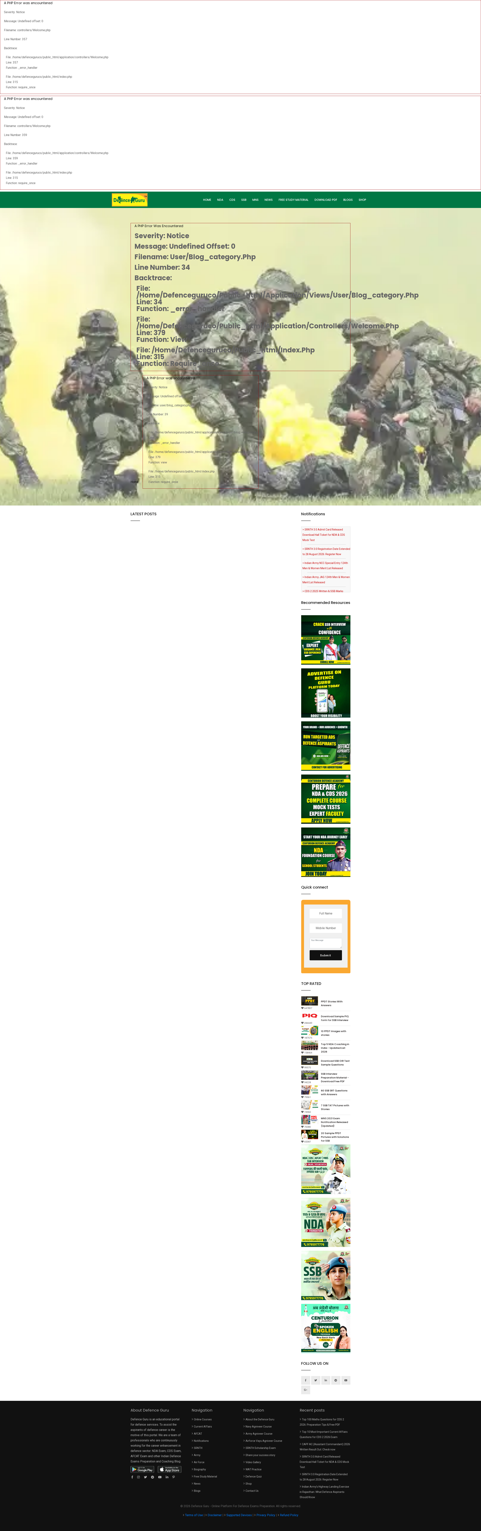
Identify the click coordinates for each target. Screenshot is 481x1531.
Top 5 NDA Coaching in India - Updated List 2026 (335, 1047)
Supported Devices (239, 1515)
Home (134, 482)
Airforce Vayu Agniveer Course (264, 1440)
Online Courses (203, 1419)
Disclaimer (215, 1515)
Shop (362, 200)
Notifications (201, 1440)
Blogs (348, 200)
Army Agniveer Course (259, 1433)
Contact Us (252, 1490)
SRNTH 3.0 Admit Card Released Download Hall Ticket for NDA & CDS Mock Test (324, 1462)
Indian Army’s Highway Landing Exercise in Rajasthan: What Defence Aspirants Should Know (324, 1492)
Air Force (199, 1462)
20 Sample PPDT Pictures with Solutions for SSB (335, 1137)
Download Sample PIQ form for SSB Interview (335, 1018)
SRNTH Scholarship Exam (261, 1447)
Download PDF (326, 200)
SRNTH (198, 1447)
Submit (325, 955)
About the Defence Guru (260, 1419)
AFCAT (198, 1433)
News (269, 200)
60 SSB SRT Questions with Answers (334, 1092)
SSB (243, 200)
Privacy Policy (265, 1515)
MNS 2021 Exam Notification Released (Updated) (334, 1122)
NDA (220, 200)
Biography (200, 1469)
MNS (255, 200)
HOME (207, 200)
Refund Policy (289, 1515)
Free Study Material (294, 200)
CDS (232, 200)
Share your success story (260, 1455)
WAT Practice (254, 1469)
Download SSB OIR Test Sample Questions (335, 1062)
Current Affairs (203, 1426)
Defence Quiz (254, 1476)
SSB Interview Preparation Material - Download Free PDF (335, 1077)
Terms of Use (194, 1515)
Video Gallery (253, 1462)
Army (197, 1455)
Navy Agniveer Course (259, 1426)
